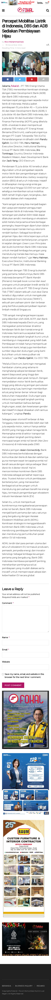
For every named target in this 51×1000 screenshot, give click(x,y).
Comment (8, 603)
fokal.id (15, 86)
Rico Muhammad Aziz (14, 42)
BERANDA (6, 986)
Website (6, 662)
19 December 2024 (14, 45)
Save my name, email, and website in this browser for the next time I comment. (24, 675)
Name (6, 637)
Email (5, 649)
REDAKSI (41, 986)
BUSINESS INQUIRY (24, 986)
